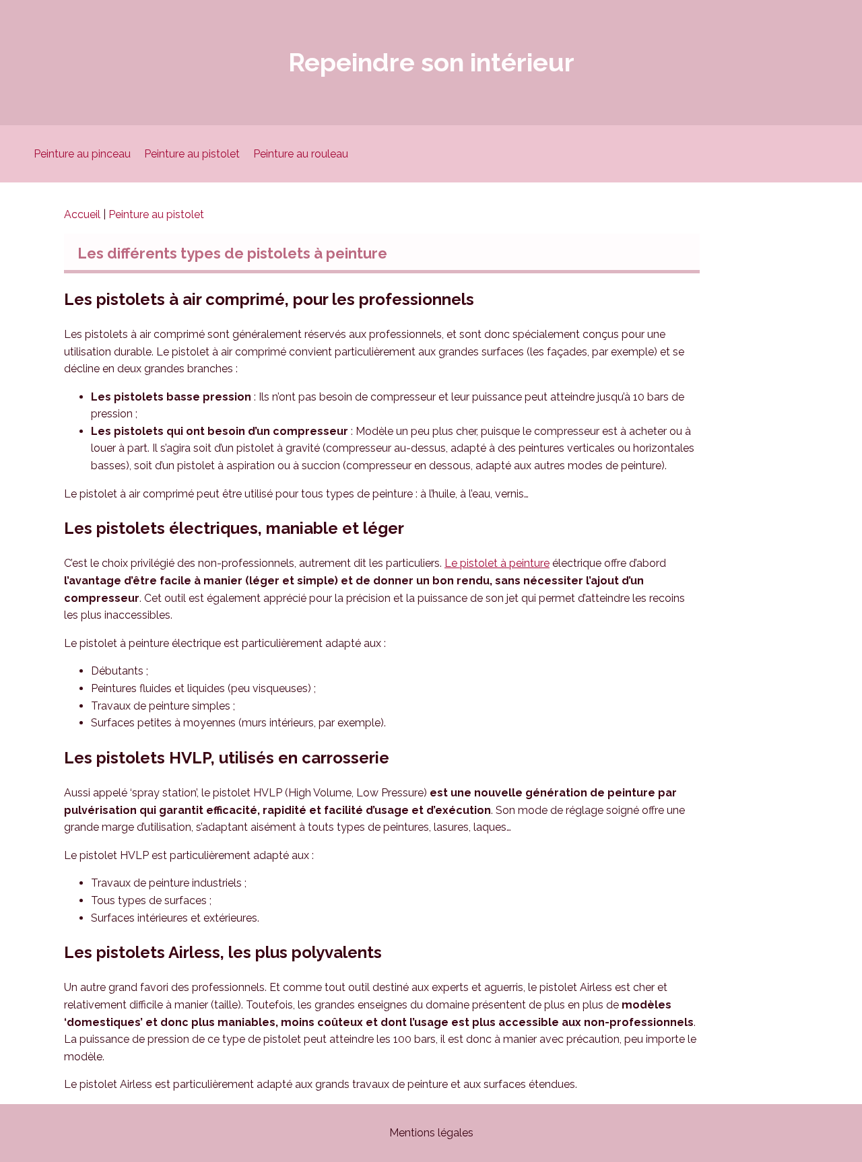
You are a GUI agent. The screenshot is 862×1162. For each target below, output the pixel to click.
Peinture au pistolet (192, 153)
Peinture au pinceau (82, 153)
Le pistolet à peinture (497, 563)
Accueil (83, 214)
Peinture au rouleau (300, 153)
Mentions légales (431, 1132)
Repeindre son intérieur (431, 62)
